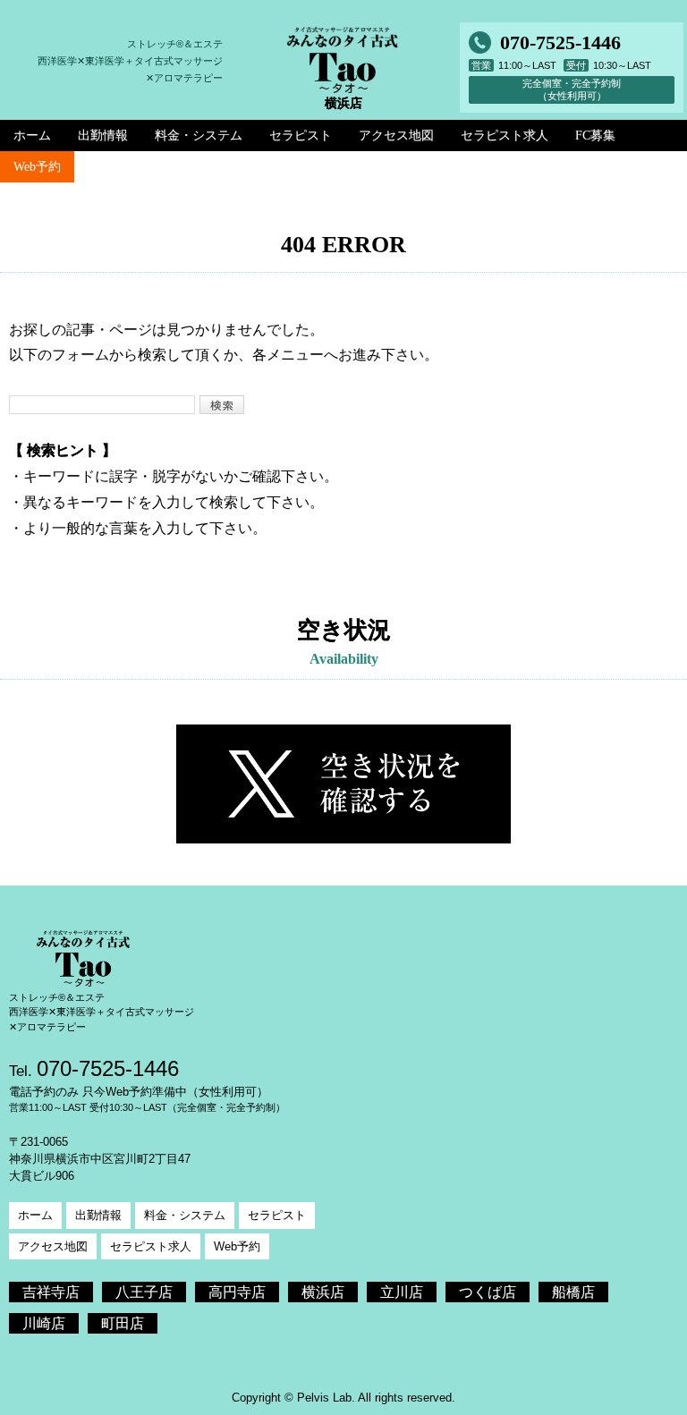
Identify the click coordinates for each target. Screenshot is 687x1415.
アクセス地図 (53, 1246)
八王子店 (144, 1292)
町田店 (122, 1323)
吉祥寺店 (51, 1292)
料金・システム (184, 1215)
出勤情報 (98, 1215)
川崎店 (43, 1323)
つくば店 (487, 1292)
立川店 (401, 1292)
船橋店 (573, 1292)
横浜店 (322, 1292)
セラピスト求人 (150, 1246)
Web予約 (37, 166)
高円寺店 (237, 1292)
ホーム (35, 1215)
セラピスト (277, 1215)
